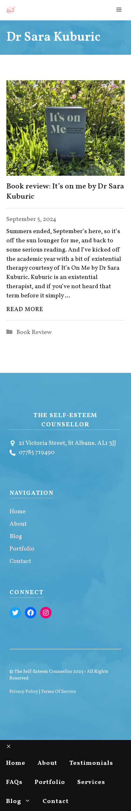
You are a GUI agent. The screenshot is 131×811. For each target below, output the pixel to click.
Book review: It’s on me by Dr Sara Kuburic (65, 191)
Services (91, 782)
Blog (16, 536)
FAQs (14, 782)
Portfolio (22, 549)
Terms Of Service (58, 692)
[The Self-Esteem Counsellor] (10, 10)
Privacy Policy (24, 692)
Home (18, 512)
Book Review (34, 332)
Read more (24, 310)
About (18, 524)
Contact (20, 561)
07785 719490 (37, 452)
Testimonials (91, 763)
